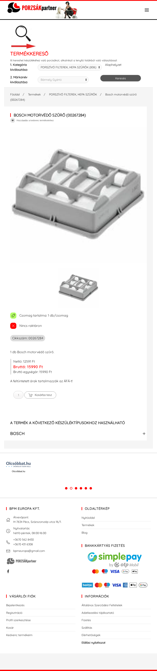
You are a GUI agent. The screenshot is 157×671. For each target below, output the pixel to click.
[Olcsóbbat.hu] (18, 464)
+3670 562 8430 (23, 539)
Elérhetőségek (91, 635)
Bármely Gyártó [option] (51, 80)
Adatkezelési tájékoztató (98, 613)
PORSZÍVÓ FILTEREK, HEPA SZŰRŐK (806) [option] (68, 67)
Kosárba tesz (43, 395)
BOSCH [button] (17, 433)
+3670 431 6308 (23, 544)
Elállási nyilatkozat (93, 642)
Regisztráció (14, 613)
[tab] (66, 488)
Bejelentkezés (15, 605)
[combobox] (70, 67)
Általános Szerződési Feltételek (102, 605)
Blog (84, 532)
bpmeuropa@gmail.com (29, 551)
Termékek (88, 525)
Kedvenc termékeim (19, 635)
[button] (147, 10)
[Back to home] (42, 9)
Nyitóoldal (88, 518)
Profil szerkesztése (18, 620)
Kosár (10, 628)
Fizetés (86, 620)
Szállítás (87, 628)
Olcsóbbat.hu (18, 471)
